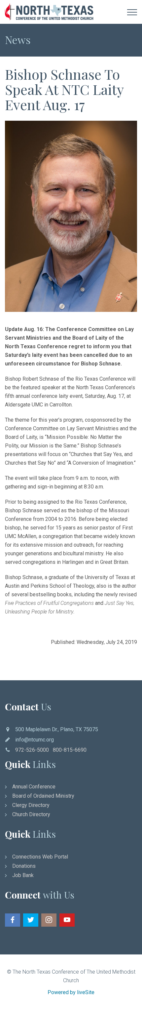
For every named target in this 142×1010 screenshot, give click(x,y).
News (18, 39)
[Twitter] (30, 920)
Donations (24, 866)
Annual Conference (33, 786)
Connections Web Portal (40, 857)
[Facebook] (12, 920)
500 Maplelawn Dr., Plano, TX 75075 (56, 729)
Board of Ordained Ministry (43, 796)
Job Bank (23, 875)
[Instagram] (48, 920)
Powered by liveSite (71, 992)
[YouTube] (67, 920)
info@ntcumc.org (34, 739)
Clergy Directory (31, 805)
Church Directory (31, 814)
